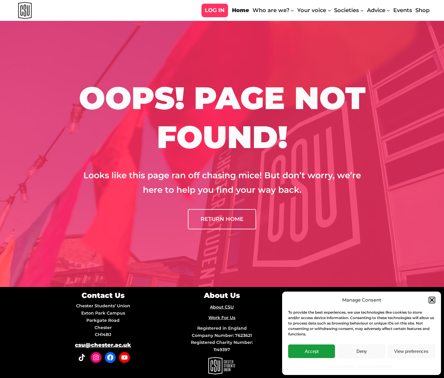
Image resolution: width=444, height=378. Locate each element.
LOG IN (215, 10)
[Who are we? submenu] (292, 10)
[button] (432, 300)
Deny (361, 351)
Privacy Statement (375, 366)
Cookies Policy (341, 366)
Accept (312, 351)
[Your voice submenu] (329, 10)
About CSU (222, 307)
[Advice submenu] (388, 10)
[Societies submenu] (362, 10)
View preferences (411, 351)
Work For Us (221, 317)
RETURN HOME (222, 219)
